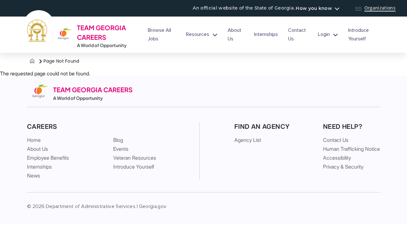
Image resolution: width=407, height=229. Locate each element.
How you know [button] (314, 8)
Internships (266, 34)
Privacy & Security (343, 166)
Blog (118, 140)
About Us (234, 34)
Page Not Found (61, 61)
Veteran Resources (134, 158)
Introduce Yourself (358, 34)
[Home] (32, 61)
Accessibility (337, 158)
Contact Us (297, 34)
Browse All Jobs (159, 34)
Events (120, 149)
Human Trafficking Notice (351, 149)
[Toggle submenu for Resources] (214, 34)
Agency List (247, 140)
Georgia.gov (153, 206)
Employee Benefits (48, 158)
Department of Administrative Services (90, 206)
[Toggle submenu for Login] (335, 34)
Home (34, 140)
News (33, 175)
